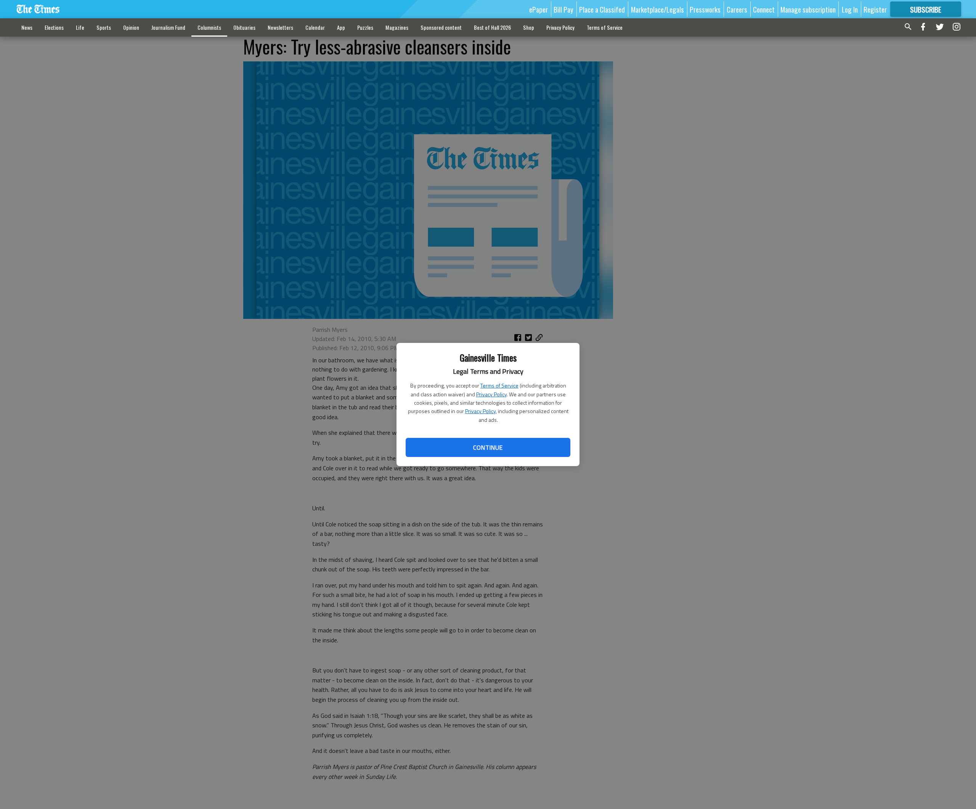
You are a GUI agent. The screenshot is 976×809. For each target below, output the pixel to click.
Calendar (315, 27)
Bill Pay (563, 9)
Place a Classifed (602, 9)
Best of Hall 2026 (492, 27)
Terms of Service (499, 385)
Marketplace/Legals (657, 9)
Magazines (396, 27)
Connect (764, 9)
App (341, 27)
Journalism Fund (168, 27)
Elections (54, 27)
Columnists (209, 27)
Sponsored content (441, 27)
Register (875, 9)
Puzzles (365, 27)
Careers (737, 9)
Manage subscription (808, 9)
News (26, 27)
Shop (528, 27)
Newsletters (280, 27)
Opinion (131, 27)
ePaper (538, 9)
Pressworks (705, 9)
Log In (850, 9)
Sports (103, 27)
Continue (487, 447)
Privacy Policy (491, 394)
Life (80, 27)
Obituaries (244, 27)
